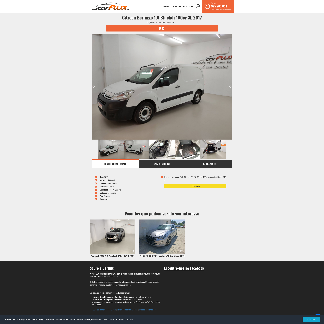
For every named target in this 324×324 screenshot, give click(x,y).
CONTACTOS (188, 6)
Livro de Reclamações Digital (104, 310)
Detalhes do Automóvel (115, 163)
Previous (93, 87)
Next (230, 87)
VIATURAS (166, 6)
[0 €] (112, 236)
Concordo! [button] (311, 319)
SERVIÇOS (177, 6)
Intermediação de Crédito (127, 310)
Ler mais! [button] (129, 319)
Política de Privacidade (148, 310)
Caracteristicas (162, 163)
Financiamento (209, 163)
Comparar (195, 186)
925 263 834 (219, 6)
